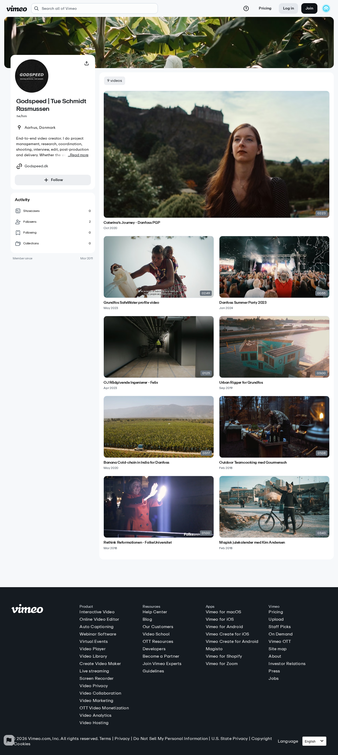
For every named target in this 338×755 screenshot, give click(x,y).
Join (309, 8)
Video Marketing (96, 700)
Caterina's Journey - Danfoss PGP (132, 222)
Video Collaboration (100, 693)
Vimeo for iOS (220, 619)
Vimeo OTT (280, 641)
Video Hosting (94, 722)
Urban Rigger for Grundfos (241, 382)
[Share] (86, 63)
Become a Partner (161, 656)
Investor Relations (287, 663)
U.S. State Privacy (230, 738)
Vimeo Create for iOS (227, 634)
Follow (57, 180)
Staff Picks (280, 626)
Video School (156, 634)
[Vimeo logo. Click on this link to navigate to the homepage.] (42, 609)
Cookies (22, 743)
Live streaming (94, 671)
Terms (105, 738)
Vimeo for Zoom (222, 663)
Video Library (93, 656)
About (275, 656)
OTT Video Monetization (104, 708)
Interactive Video (96, 612)
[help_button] (246, 8)
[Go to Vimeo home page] (16, 8)
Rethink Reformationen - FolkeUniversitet (138, 542)
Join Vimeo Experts (162, 663)
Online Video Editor (99, 619)
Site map (278, 649)
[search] (94, 8)
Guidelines (153, 671)
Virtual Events (93, 641)
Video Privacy (93, 685)
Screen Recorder (96, 678)
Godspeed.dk (36, 166)
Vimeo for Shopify (224, 656)
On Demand (281, 634)
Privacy (122, 738)
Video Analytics (95, 715)
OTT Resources (158, 641)
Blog (147, 619)
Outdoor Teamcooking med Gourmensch (253, 462)
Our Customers (158, 626)
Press (274, 671)
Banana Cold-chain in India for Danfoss (136, 462)
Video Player (92, 649)
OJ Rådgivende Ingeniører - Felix (131, 382)
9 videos (114, 81)
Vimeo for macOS (223, 612)
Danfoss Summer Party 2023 (243, 302)
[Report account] (9, 740)
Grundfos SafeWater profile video (131, 302)
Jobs (274, 678)
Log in (288, 8)
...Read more (78, 155)
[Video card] (216, 160)
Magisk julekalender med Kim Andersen (252, 542)
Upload (276, 619)
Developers (154, 649)
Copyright (261, 738)
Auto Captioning (96, 626)
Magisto (214, 649)
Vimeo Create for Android (232, 641)
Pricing (265, 8)
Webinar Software (97, 634)
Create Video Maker (100, 663)
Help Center (155, 612)
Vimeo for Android (224, 626)
